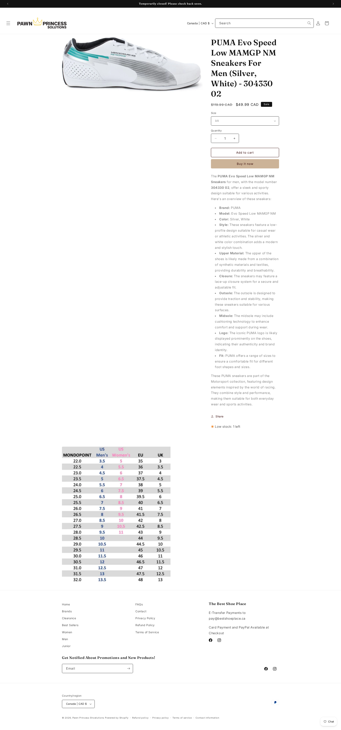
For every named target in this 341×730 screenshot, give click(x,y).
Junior (66, 646)
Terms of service (182, 717)
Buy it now (245, 164)
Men (65, 639)
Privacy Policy (145, 618)
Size (213, 113)
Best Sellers (70, 625)
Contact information (207, 717)
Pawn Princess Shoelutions (88, 717)
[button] (8, 23)
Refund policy (140, 717)
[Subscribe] (128, 668)
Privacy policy (160, 717)
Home (66, 604)
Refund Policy (145, 625)
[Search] (309, 23)
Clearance (69, 618)
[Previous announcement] (7, 4)
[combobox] (264, 23)
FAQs (139, 604)
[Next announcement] (333, 4)
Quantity (216, 130)
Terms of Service (147, 632)
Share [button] (219, 416)
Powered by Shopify (116, 717)
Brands (67, 611)
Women (67, 632)
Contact (140, 611)
